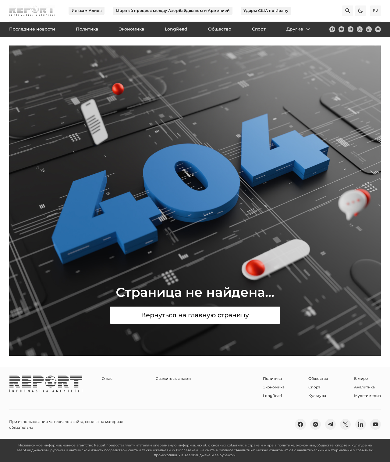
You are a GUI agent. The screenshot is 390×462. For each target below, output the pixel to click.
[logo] (32, 10)
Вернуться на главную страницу (195, 315)
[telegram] (350, 29)
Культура (317, 395)
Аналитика (364, 387)
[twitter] (360, 29)
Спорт (314, 387)
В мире (361, 378)
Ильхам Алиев (87, 10)
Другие (294, 29)
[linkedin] (369, 29)
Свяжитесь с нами (173, 378)
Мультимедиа (367, 395)
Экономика (274, 387)
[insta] (341, 29)
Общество (318, 378)
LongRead (272, 395)
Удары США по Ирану (265, 10)
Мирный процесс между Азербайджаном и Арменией (173, 10)
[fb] (332, 29)
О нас (107, 378)
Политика (272, 378)
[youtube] (378, 29)
